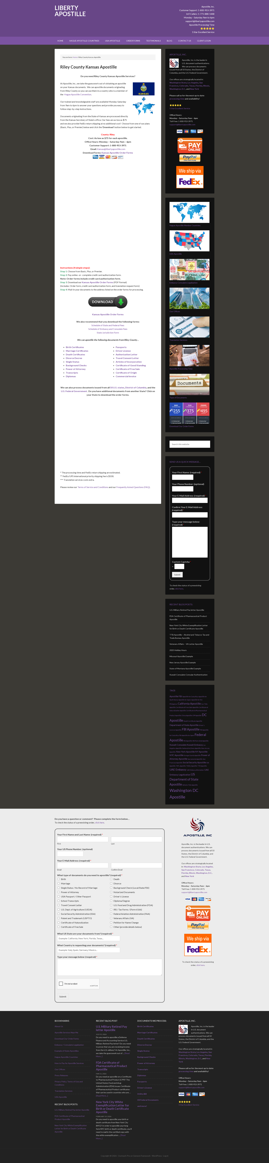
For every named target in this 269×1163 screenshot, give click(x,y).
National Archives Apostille (191, 748)
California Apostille (189, 703)
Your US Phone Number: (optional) (75, 849)
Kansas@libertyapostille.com (111, 149)
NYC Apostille (176, 755)
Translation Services (178, 340)
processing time (177, 99)
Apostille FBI (176, 696)
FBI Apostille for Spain (186, 735)
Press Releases (61, 1075)
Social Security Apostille (194, 762)
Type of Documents (178, 397)
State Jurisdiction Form (108, 332)
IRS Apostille (188, 741)
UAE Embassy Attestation (195, 770)
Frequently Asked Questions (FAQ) (133, 487)
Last (112, 844)
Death (116, 879)
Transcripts (72, 372)
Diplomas (71, 376)
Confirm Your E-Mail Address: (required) (187, 508)
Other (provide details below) (127, 927)
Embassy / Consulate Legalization (69, 1045)
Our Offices (175, 311)
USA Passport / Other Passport (76, 896)
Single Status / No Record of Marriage (79, 887)
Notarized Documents (124, 892)
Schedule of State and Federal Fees (107, 325)
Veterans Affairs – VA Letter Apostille (186, 644)
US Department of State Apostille (184, 779)
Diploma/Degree (121, 900)
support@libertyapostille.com (199, 21)
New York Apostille (185, 751)
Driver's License (121, 896)
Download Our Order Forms (182, 426)
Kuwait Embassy (195, 744)
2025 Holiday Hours (178, 650)
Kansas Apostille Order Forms (117, 152)
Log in (165, 1156)
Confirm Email (116, 870)
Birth (63, 879)
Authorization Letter (126, 354)
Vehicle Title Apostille (190, 785)
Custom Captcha (181, 561)
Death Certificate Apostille (193, 721)
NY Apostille (201, 751)
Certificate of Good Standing (131, 365)
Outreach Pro (124, 1156)
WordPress (157, 1156)
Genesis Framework (141, 1156)
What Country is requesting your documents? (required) (87, 945)
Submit (177, 574)
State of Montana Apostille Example (185, 668)
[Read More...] (102, 1095)
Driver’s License (144, 1088)
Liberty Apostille (70, 10)
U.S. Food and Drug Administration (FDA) (133, 905)
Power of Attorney (76, 369)
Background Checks (76, 365)
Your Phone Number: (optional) (188, 484)
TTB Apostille (202, 766)
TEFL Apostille (181, 766)
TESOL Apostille (191, 766)
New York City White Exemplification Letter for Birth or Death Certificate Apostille (71, 1128)
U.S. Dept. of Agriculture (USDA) (76, 909)
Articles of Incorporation (129, 361)
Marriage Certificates (77, 350)
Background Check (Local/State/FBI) (131, 887)
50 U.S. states (117, 387)
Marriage (65, 883)
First (59, 844)
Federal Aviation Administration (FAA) (131, 913)
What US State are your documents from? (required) (85, 933)
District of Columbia (135, 387)
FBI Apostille (191, 729)
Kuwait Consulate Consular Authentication (188, 674)
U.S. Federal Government (74, 391)
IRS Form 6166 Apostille (200, 741)
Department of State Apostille (184, 725)
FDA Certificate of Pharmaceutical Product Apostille (111, 1066)
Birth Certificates (75, 347)
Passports (121, 347)
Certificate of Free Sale (128, 369)
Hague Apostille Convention (77, 94)
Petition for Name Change (126, 922)
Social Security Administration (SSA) (78, 913)
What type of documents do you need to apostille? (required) (89, 875)
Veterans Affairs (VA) (123, 918)
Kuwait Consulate (178, 744)
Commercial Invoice (126, 376)
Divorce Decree (74, 358)
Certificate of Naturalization (74, 922)
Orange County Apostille (192, 755)
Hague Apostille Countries (66, 1057)
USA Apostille (176, 254)
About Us (59, 1026)
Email (59, 870)
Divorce (117, 883)
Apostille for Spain (184, 700)
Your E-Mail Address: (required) (189, 495)
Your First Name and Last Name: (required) (80, 834)
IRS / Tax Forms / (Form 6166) (127, 909)
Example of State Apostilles (67, 1051)
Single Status (72, 361)
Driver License (123, 350)
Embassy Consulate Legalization (184, 282)
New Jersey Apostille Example (183, 662)
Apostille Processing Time (201, 24)
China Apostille (187, 715)
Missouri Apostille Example (181, 656)
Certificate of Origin (126, 372)
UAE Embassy (178, 769)
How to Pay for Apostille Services (69, 1063)
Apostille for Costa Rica (190, 696)
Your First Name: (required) (187, 472)
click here (179, 588)
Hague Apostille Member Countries (185, 225)
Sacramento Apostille (195, 759)
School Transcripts (70, 900)
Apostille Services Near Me (66, 1032)
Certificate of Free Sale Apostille (187, 707)
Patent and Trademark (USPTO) (76, 918)
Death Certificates (75, 354)
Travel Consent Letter (127, 358)
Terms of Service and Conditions (92, 487)
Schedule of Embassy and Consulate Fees (107, 329)
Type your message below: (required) (186, 523)
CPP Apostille (197, 715)
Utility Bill (142, 1094)
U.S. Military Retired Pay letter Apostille (187, 610)
